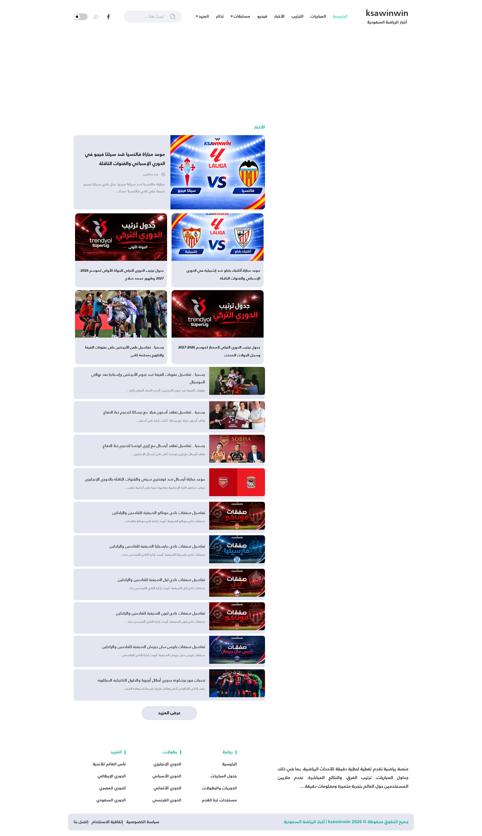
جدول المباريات (224, 776)
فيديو (262, 16)
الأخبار (279, 16)
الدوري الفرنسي (167, 800)
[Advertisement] (241, 75)
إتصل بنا (81, 822)
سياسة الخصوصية (142, 822)
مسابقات (241, 16)
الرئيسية (340, 16)
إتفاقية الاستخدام (107, 822)
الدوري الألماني (167, 788)
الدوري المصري (112, 788)
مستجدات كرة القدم (219, 800)
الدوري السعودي (111, 800)
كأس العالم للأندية (109, 764)
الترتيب (297, 16)
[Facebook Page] (108, 17)
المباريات (318, 16)
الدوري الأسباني (167, 776)
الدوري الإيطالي (112, 776)
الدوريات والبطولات (219, 788)
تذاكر (220, 16)
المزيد (204, 16)
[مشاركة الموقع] (96, 17)
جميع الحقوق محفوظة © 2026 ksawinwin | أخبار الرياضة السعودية (346, 822)
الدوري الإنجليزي (167, 764)
